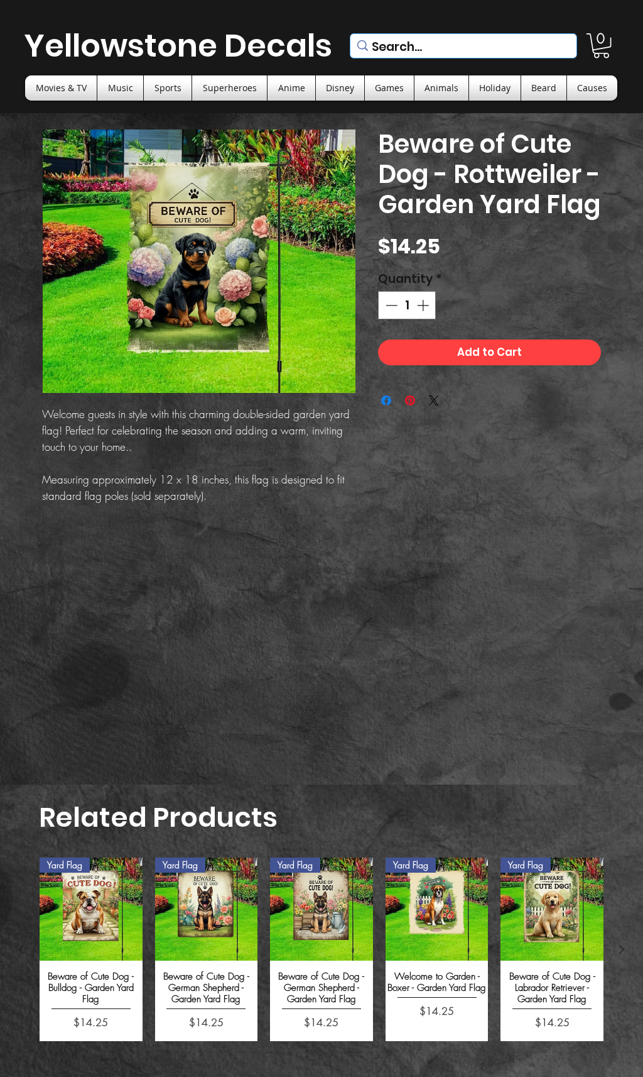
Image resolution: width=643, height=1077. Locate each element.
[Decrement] (390, 305)
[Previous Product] (21, 949)
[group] (321, 949)
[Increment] (424, 305)
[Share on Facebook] (386, 400)
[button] (601, 45)
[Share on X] (433, 400)
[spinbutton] (407, 305)
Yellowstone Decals (178, 45)
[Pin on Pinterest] (410, 400)
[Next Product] (621, 949)
